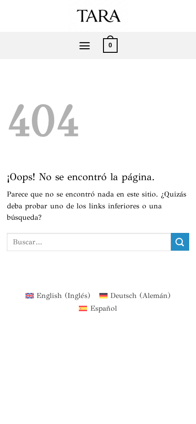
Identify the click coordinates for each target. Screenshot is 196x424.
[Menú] (84, 46)
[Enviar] (180, 242)
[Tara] (98, 16)
